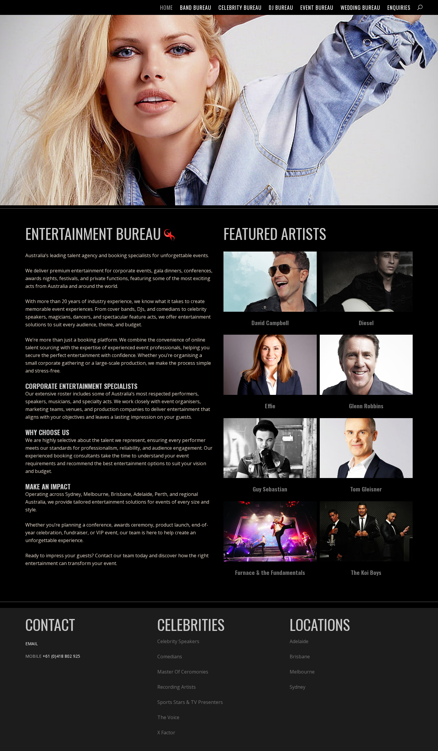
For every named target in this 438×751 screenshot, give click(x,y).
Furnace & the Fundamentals (270, 572)
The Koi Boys (366, 572)
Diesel (366, 322)
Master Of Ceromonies (182, 671)
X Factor (166, 732)
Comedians (169, 656)
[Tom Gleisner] (366, 448)
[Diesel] (366, 282)
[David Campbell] (270, 282)
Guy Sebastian (270, 489)
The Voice (168, 717)
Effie (270, 405)
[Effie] (270, 365)
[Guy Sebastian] (270, 448)
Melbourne (302, 671)
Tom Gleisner (366, 489)
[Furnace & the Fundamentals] (270, 531)
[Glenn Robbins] (366, 365)
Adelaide (299, 641)
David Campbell (270, 322)
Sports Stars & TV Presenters (190, 702)
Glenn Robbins (366, 405)
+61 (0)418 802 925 (61, 656)
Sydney (297, 687)
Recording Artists (176, 687)
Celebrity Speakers (178, 641)
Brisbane (300, 656)
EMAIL (31, 643)
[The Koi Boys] (366, 531)
